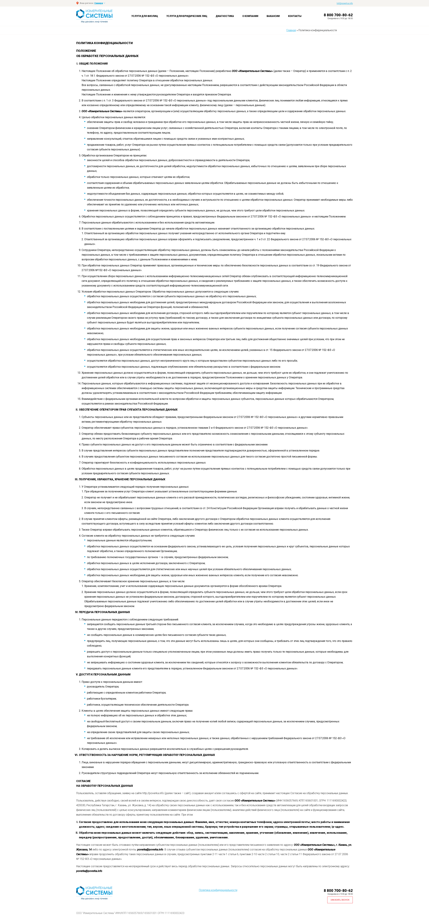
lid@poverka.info (345, 3)
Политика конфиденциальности (218, 890)
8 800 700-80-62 (338, 15)
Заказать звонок (340, 900)
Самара (98, 3)
